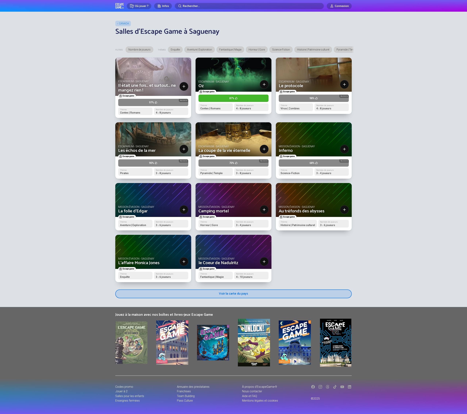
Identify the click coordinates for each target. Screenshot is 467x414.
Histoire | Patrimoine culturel (313, 49)
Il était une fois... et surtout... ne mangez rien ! (147, 88)
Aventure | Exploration (199, 49)
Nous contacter (252, 391)
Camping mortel (213, 211)
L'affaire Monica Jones (138, 263)
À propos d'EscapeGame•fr (259, 386)
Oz (201, 86)
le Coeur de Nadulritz (218, 263)
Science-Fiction (281, 49)
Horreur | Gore (257, 49)
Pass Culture (185, 400)
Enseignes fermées (127, 400)
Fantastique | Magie (230, 49)
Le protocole (291, 86)
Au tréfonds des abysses (301, 211)
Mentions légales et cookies (260, 400)
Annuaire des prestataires (193, 386)
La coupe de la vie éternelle (224, 150)
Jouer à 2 (121, 391)
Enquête (175, 49)
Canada (124, 23)
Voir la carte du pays (233, 293)
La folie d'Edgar (133, 211)
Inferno (286, 150)
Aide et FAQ (249, 396)
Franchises (184, 391)
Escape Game (119, 6)
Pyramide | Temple (347, 49)
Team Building (186, 396)
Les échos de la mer (137, 150)
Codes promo (124, 386)
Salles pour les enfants (129, 396)
